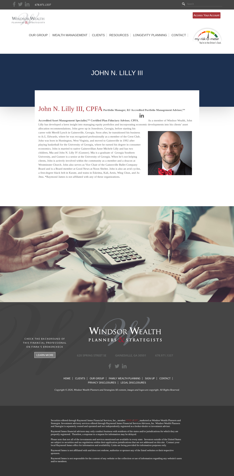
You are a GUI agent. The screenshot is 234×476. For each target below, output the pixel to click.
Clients (80, 378)
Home (67, 378)
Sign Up (150, 378)
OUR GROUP (38, 35)
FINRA (129, 420)
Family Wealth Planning (124, 378)
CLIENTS (98, 35)
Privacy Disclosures (102, 382)
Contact (165, 378)
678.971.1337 (43, 4)
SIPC (136, 420)
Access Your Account (206, 15)
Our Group (97, 378)
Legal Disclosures (133, 382)
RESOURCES (119, 35)
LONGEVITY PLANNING (150, 35)
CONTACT (178, 35)
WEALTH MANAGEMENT (69, 35)
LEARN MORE (44, 355)
